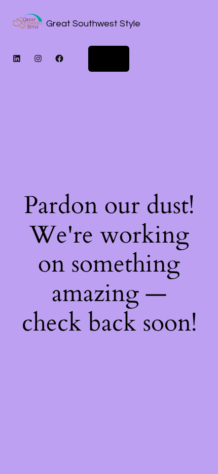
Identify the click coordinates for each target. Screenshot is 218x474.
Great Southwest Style (93, 23)
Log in (108, 59)
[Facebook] (59, 58)
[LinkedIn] (16, 58)
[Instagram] (38, 58)
